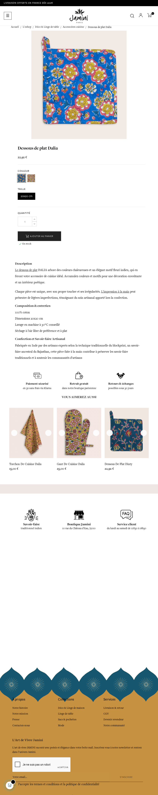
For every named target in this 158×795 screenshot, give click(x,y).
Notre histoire (20, 708)
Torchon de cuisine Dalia (25, 464)
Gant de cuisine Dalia (71, 464)
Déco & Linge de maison (71, 708)
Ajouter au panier (41, 236)
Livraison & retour (113, 708)
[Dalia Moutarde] (31, 178)
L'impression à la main (115, 292)
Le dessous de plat (26, 270)
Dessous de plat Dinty (118, 464)
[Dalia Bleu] (21, 178)
